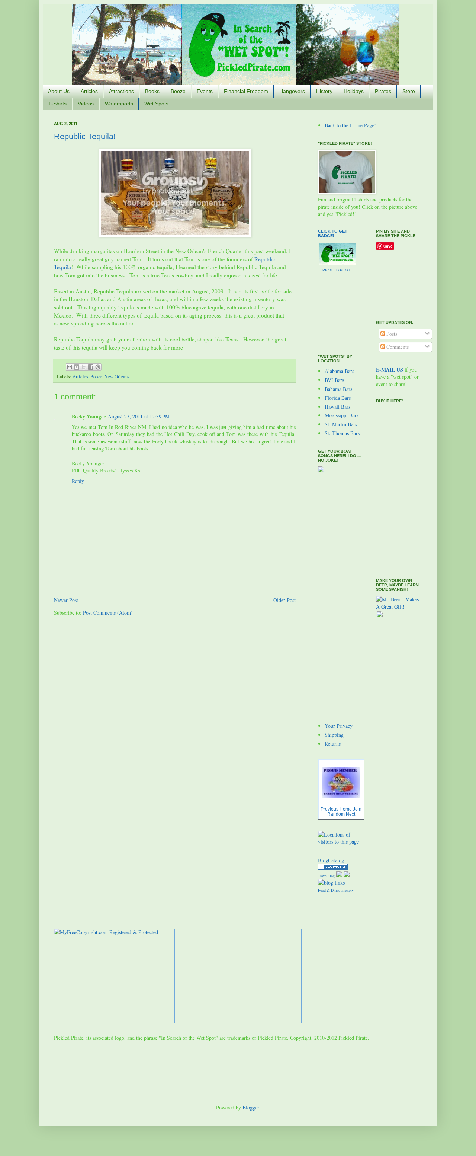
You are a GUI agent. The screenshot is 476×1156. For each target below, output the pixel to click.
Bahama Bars (338, 388)
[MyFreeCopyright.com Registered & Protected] (106, 932)
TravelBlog (326, 875)
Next (350, 814)
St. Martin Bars (341, 424)
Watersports (119, 103)
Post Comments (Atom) (108, 612)
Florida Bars (338, 397)
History (324, 91)
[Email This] (69, 367)
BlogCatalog (331, 860)
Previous (329, 809)
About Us (59, 91)
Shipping (334, 734)
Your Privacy (339, 725)
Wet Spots (156, 103)
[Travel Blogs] (333, 867)
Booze (178, 91)
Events (205, 91)
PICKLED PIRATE (337, 270)
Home (346, 809)
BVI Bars (334, 379)
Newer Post (66, 600)
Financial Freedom (246, 91)
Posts (391, 333)
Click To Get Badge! (332, 233)
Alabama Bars (339, 371)
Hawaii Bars (337, 406)
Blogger (250, 1107)
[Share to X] (83, 367)
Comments (397, 346)
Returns (333, 743)
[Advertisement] (340, 597)
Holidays (354, 91)
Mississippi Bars (341, 415)
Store (408, 91)
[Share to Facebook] (90, 367)
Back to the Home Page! (350, 125)
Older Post (284, 600)
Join (357, 809)
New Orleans (116, 376)
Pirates (383, 91)
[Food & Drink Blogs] (331, 882)
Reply (78, 480)
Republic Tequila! (85, 136)
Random (336, 814)
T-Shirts (57, 103)
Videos (86, 103)
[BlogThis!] (76, 367)
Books (152, 91)
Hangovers (292, 91)
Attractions (121, 91)
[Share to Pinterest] (98, 367)
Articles (89, 91)
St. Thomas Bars (342, 433)
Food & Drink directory (336, 890)
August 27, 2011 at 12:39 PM (139, 416)
